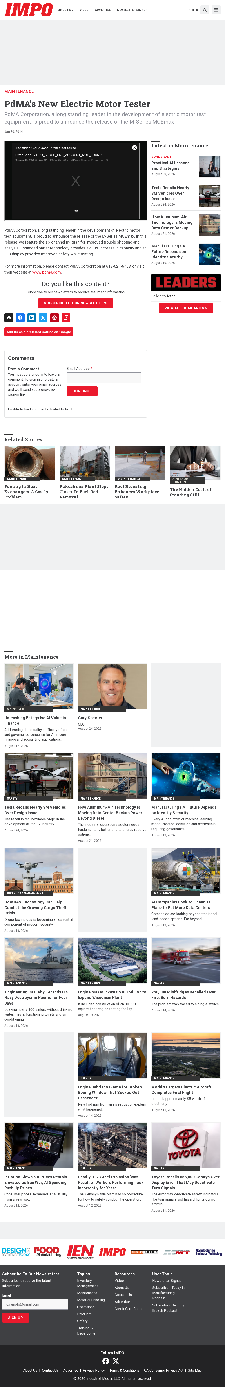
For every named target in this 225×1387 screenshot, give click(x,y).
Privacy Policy (94, 1370)
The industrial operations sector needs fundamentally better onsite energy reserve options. (112, 830)
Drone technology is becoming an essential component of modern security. (38, 921)
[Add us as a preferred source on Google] (66, 317)
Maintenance (19, 91)
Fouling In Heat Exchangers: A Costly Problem (26, 492)
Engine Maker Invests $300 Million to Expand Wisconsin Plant (112, 995)
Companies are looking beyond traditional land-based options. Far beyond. (184, 916)
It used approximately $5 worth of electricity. (178, 1101)
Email (6, 1295)
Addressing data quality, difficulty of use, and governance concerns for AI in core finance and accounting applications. (36, 735)
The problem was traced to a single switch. (185, 1004)
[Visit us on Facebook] (105, 1361)
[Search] (204, 9)
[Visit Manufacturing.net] (177, 1252)
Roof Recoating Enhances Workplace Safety (137, 492)
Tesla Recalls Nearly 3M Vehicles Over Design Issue (170, 193)
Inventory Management (25, 893)
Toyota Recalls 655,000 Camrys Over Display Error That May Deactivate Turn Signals (185, 1182)
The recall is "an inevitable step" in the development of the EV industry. (34, 821)
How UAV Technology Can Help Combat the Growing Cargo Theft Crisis (35, 907)
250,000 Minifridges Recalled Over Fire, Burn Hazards (183, 995)
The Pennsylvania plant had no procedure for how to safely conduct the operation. (110, 1196)
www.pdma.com (46, 272)
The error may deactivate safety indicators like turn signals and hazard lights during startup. (185, 1199)
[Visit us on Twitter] (115, 1361)
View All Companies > (186, 308)
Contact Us (50, 1370)
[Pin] (54, 317)
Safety (12, 798)
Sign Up (15, 1318)
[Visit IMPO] (112, 1252)
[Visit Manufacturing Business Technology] (209, 1252)
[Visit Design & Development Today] (16, 1252)
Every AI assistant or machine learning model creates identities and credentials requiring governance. (183, 824)
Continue (82, 391)
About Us (30, 1370)
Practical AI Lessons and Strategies (170, 166)
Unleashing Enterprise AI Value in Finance (35, 720)
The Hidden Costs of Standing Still (191, 492)
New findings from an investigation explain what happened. (112, 1106)
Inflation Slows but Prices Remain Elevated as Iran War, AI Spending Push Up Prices (35, 1182)
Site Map (195, 1370)
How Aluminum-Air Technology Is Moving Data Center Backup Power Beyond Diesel (171, 223)
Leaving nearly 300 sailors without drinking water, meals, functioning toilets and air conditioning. (38, 1014)
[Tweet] (43, 317)
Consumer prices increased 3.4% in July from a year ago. (36, 1196)
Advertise (70, 1370)
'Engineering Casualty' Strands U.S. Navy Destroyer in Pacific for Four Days (37, 997)
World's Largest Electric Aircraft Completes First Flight (181, 1090)
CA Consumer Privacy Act (163, 1370)
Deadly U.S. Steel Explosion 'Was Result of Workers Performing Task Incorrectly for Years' (110, 1182)
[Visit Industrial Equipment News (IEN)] (80, 1252)
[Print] (8, 317)
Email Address (79, 369)
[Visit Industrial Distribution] (144, 1252)
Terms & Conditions (124, 1370)
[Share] (20, 317)
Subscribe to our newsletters (75, 303)
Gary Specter (90, 717)
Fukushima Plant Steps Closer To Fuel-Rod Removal (84, 492)
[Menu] (216, 9)
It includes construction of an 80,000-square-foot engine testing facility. (107, 1006)
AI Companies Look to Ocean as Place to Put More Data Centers (180, 905)
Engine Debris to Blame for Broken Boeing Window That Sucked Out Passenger (110, 1092)
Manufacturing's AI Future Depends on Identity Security (169, 251)
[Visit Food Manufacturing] (48, 1252)
